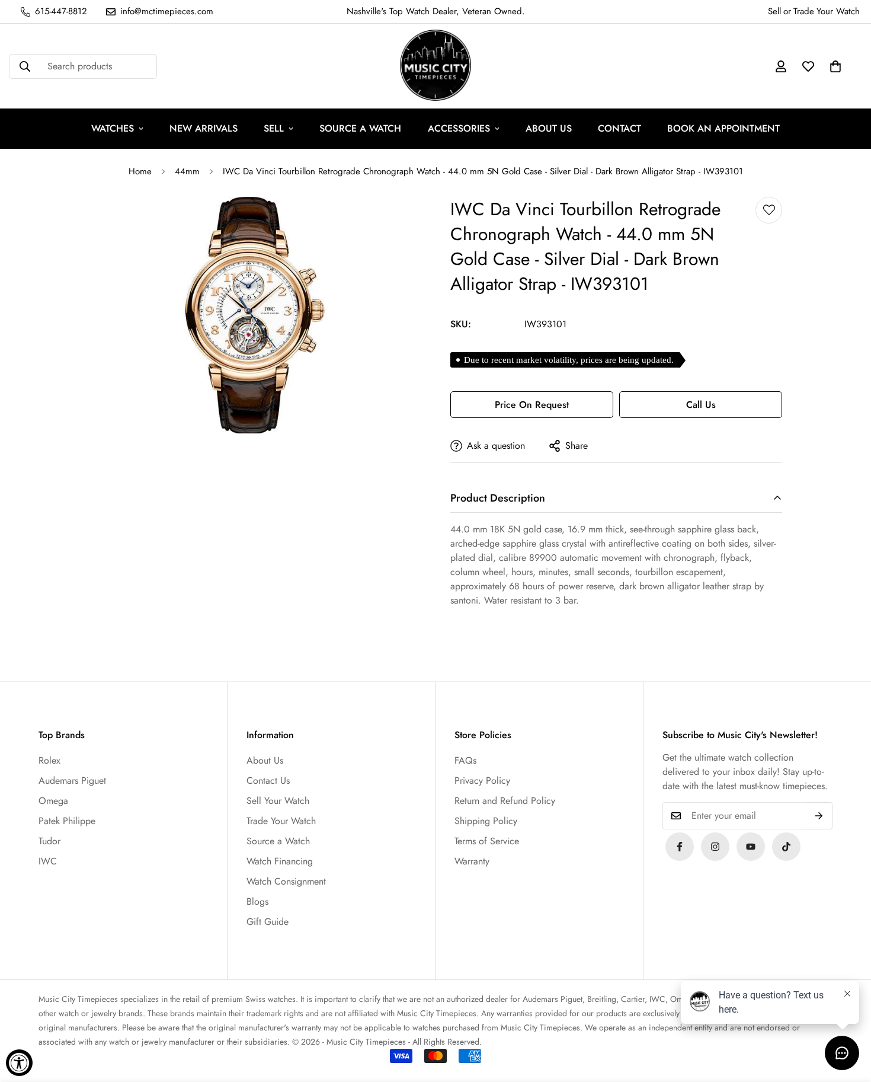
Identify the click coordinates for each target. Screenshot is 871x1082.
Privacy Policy (482, 780)
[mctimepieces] (435, 66)
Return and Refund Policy (504, 800)
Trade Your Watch (281, 821)
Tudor (49, 841)
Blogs (257, 901)
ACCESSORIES (459, 128)
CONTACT (619, 128)
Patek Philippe (67, 821)
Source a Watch (278, 841)
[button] (835, 66)
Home (140, 171)
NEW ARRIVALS (203, 128)
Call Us (701, 404)
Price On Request (532, 404)
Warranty (471, 861)
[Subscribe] (819, 815)
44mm (187, 171)
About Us (264, 760)
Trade (803, 11)
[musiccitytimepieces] (679, 846)
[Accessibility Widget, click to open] (19, 1062)
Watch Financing (279, 861)
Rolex (49, 760)
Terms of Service (486, 841)
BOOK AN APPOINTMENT (723, 128)
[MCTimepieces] (750, 846)
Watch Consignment (286, 881)
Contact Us (268, 780)
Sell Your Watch (277, 800)
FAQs (465, 760)
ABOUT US (549, 128)
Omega (53, 800)
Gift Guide (267, 921)
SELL (274, 128)
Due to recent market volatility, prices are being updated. (569, 360)
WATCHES (112, 128)
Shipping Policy (485, 821)
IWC (48, 861)
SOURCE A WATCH (360, 128)
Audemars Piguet (72, 780)
